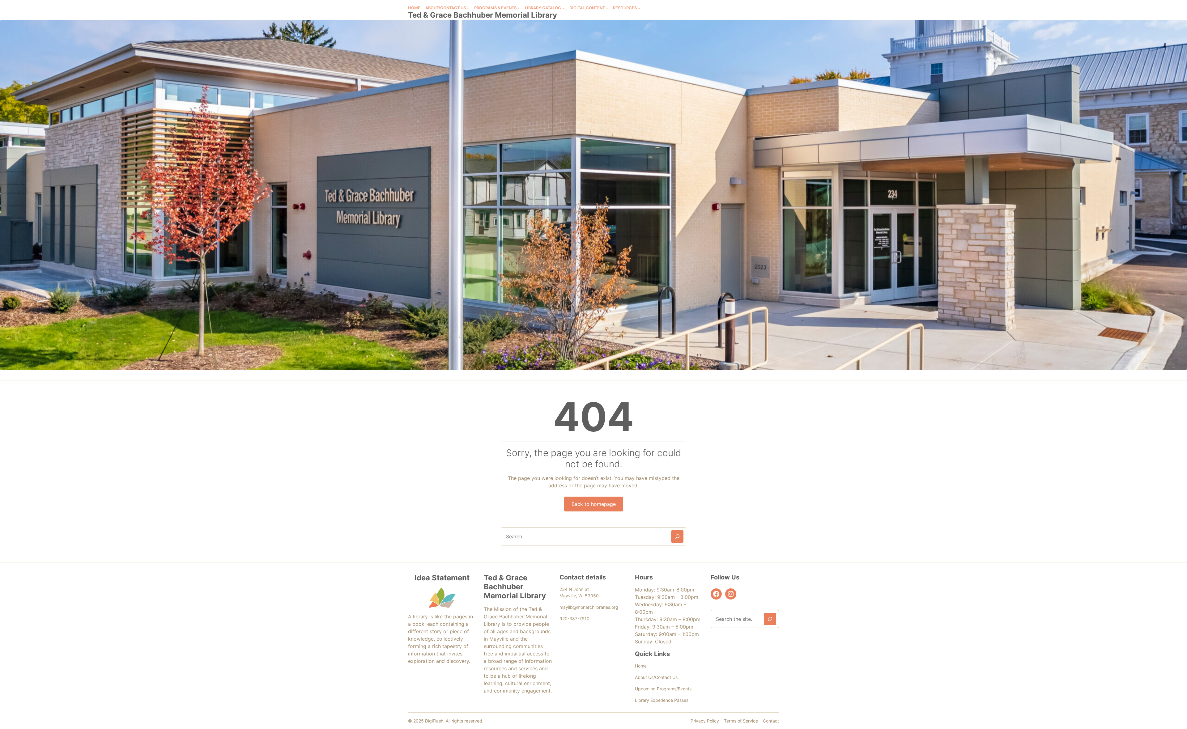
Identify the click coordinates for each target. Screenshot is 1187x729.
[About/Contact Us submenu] (468, 8)
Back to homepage (594, 504)
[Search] (677, 536)
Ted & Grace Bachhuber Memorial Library (482, 15)
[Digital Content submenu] (607, 8)
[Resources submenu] (639, 8)
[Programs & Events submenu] (518, 8)
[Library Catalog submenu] (563, 8)
